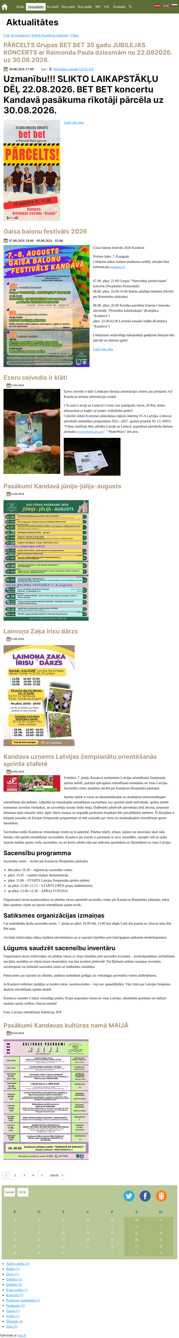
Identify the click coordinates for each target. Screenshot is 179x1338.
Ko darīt (52, 7)
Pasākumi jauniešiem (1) (23, 1300)
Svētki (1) (13, 1316)
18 (87, 1239)
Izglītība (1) (14, 1279)
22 (14, 1246)
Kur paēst (68, 7)
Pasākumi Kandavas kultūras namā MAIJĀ (66, 1025)
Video (75, 35)
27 (63, 1220)
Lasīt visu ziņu (74, 122)
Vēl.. (106, 7)
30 (136, 1220)
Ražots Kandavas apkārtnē (49, 35)
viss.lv (21, 1335)
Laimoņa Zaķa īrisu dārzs (40, 631)
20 (136, 1239)
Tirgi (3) (11, 1326)
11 (87, 1233)
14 (161, 1233)
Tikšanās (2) (14, 1321)
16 (39, 1239)
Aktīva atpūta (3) (17, 1263)
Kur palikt (85, 7)
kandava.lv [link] (117, 267)
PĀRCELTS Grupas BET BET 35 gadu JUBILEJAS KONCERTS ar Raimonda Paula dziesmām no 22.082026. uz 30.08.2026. (87, 52)
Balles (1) (12, 1269)
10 (63, 1233)
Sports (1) (13, 1311)
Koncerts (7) (14, 1295)
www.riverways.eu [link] (90, 431)
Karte (20, 7)
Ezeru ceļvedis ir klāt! (35, 377)
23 (39, 1246)
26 (39, 1220)
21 (161, 1239)
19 (112, 1239)
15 (14, 1239)
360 (97, 7)
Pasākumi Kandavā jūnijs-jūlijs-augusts (62, 486)
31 (161, 1220)
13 (136, 1233)
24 (63, 1246)
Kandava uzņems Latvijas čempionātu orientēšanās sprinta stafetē (80, 760)
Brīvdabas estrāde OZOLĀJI (73, 69)
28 (87, 1220)
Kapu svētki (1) (17, 1290)
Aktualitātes (36, 7)
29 (112, 1220)
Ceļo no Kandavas (16, 35)
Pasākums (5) (15, 1305)
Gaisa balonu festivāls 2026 (45, 231)
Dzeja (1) (12, 1274)
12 (112, 1233)
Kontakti (119, 7)
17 (63, 1239)
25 (14, 1220)
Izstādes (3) (14, 1284)
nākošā (54, 1175)
